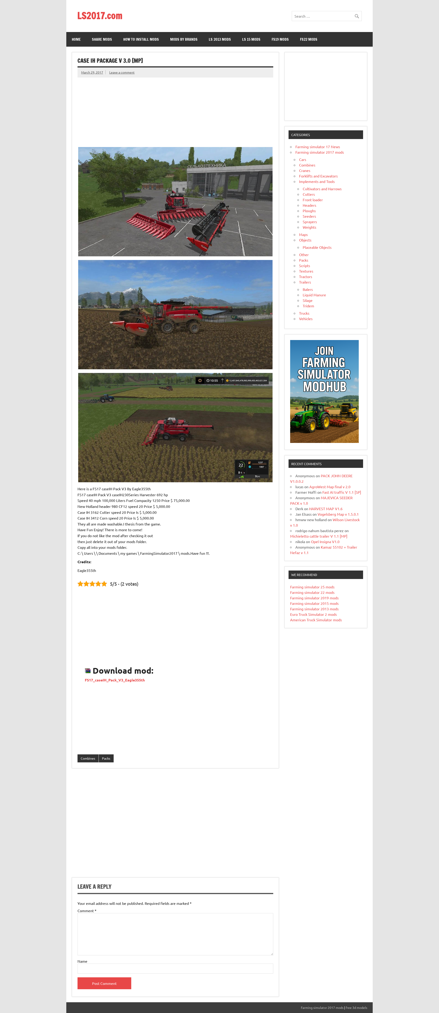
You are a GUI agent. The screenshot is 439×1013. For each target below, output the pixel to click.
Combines (88, 758)
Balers (308, 289)
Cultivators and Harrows (322, 188)
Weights (309, 227)
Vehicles (306, 318)
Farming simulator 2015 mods (314, 603)
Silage (308, 300)
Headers (309, 205)
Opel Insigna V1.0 (325, 541)
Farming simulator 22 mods (312, 592)
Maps (303, 234)
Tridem (308, 305)
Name (82, 961)
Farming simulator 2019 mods (314, 597)
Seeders (309, 216)
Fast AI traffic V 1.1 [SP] (341, 492)
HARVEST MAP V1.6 (326, 508)
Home (76, 39)
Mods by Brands (184, 39)
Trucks (304, 313)
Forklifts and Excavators (318, 176)
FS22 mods (308, 39)
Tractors (305, 276)
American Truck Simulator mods (316, 619)
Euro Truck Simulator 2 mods (313, 614)
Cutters (309, 194)
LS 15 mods (251, 39)
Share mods (102, 39)
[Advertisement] (175, 110)
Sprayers (310, 221)
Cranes (304, 170)
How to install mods (141, 39)
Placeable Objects (317, 247)
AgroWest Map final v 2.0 (330, 486)
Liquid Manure (314, 294)
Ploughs (309, 210)
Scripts (304, 265)
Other (304, 254)
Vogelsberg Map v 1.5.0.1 (338, 514)
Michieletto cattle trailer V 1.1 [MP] (318, 536)
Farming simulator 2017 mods (319, 152)
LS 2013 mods (220, 39)
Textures (306, 271)
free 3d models (356, 1007)
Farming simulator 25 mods (312, 586)
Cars (302, 159)
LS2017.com (99, 15)
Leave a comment (122, 72)
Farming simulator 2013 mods (314, 608)
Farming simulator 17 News (317, 146)
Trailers (305, 282)
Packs (106, 758)
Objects (305, 240)
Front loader (313, 199)
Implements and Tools (317, 181)
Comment (87, 910)
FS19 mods (280, 39)
